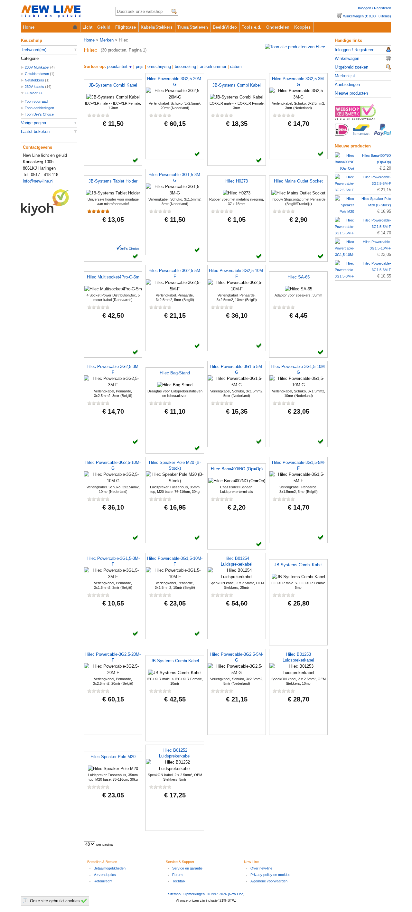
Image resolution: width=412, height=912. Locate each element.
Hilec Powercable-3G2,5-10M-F (236, 273)
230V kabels (34, 87)
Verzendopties (105, 875)
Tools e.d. (251, 27)
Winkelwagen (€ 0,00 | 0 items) (367, 16)
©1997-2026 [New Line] (226, 894)
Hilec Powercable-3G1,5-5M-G (236, 369)
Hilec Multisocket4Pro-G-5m (113, 277)
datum (236, 66)
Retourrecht (103, 881)
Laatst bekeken (35, 131)
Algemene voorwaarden (268, 881)
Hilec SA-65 (298, 277)
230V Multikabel (37, 67)
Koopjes (302, 27)
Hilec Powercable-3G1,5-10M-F (174, 561)
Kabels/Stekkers (157, 27)
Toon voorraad (36, 101)
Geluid (103, 27)
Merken (107, 40)
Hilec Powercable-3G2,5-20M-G (174, 81)
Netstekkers (34, 80)
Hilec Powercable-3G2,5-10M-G (113, 465)
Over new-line (261, 868)
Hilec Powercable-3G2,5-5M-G (236, 657)
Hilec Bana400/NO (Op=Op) (237, 468)
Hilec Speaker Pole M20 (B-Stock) (175, 465)
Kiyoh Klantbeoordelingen (49, 202)
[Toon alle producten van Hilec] (295, 46)
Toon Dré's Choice (39, 114)
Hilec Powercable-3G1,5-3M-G (174, 177)
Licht (87, 27)
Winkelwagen (347, 58)
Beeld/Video (225, 27)
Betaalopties (363, 133)
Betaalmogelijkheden (110, 868)
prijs (140, 66)
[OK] (85, 901)
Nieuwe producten (351, 93)
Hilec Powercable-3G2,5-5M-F (174, 273)
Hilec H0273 (236, 181)
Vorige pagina (33, 122)
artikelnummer (213, 66)
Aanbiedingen (347, 84)
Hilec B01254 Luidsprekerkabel (236, 561)
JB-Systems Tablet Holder (113, 181)
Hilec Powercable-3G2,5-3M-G (298, 81)
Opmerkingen (194, 894)
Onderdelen (277, 27)
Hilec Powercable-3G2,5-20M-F (113, 657)
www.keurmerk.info (363, 114)
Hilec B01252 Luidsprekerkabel (175, 753)
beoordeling (185, 66)
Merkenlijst (345, 75)
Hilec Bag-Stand (175, 373)
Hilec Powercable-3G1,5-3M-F (113, 561)
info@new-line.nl (38, 181)
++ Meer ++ (33, 93)
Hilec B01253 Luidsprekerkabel (298, 657)
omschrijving (159, 66)
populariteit (117, 66)
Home (28, 27)
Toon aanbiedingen (39, 108)
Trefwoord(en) (33, 49)
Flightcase (125, 27)
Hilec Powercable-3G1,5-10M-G (298, 369)
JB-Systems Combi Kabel (113, 85)
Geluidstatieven (37, 74)
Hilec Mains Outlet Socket (298, 181)
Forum (177, 875)
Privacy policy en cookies (270, 875)
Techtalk (178, 881)
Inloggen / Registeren (374, 8)
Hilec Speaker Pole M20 (113, 756)
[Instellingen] (26, 901)
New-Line (63, 12)
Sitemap (174, 894)
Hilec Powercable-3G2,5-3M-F (113, 369)
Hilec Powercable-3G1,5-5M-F (298, 465)
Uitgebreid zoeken (351, 67)
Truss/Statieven (192, 27)
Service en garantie (187, 868)
